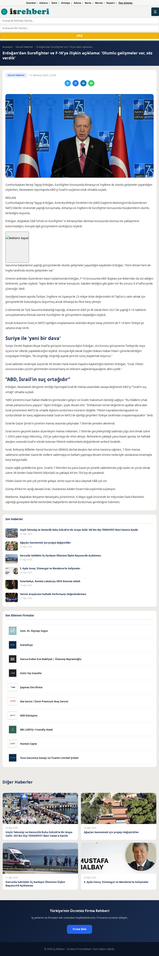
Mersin (99, 2)
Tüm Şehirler (125, 2)
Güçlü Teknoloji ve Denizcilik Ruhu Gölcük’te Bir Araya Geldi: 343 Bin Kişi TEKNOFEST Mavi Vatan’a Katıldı (79, 529)
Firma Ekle (79, 929)
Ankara (43, 2)
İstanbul (31, 2)
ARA (80, 36)
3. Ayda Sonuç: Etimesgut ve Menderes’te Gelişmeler (50, 568)
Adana (77, 2)
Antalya (65, 2)
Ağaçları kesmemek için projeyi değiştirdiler (45, 542)
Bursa (88, 2)
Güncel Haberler (24, 46)
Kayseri (110, 2)
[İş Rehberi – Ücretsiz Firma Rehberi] (25, 11)
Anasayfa (7, 46)
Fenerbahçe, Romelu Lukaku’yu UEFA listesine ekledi (50, 581)
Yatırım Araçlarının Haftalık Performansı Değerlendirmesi (53, 594)
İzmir (54, 2)
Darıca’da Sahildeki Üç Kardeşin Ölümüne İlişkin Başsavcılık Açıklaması (60, 555)
